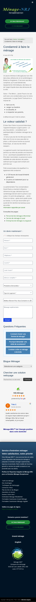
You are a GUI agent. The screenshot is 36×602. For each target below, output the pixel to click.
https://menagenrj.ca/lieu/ (10, 509)
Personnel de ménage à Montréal (18, 216)
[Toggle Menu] (32, 2)
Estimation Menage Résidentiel (12, 497)
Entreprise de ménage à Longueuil (18, 221)
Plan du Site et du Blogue (10, 490)
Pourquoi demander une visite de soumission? (18, 343)
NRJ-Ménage (18, 393)
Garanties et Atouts (8, 492)
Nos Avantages (7, 483)
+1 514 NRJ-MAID (17, 26)
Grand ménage (18, 536)
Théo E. (14, 404)
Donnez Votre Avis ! (8, 494)
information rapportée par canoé (14, 207)
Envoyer (7, 320)
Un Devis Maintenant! (17, 21)
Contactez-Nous (7, 487)
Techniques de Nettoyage (10, 485)
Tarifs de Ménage (8, 481)
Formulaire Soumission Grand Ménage (14, 499)
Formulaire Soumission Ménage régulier (15, 501)
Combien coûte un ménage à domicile (18, 350)
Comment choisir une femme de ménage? (18, 335)
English (18, 542)
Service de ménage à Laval (15, 218)
